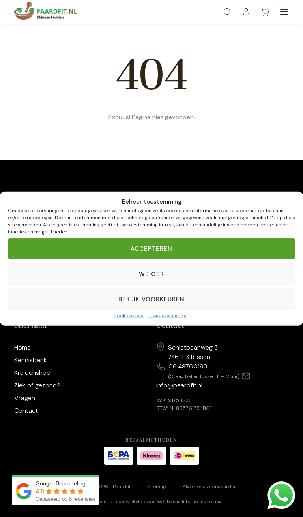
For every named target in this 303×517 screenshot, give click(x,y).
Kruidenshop (32, 372)
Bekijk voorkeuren (151, 299)
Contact (26, 410)
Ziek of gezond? (37, 385)
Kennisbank (30, 360)
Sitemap (156, 486)
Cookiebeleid (128, 315)
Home (22, 347)
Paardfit (122, 486)
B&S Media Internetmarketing (189, 501)
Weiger (151, 274)
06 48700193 (188, 366)
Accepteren (152, 249)
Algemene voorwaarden (210, 486)
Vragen (24, 398)
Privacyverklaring (167, 315)
